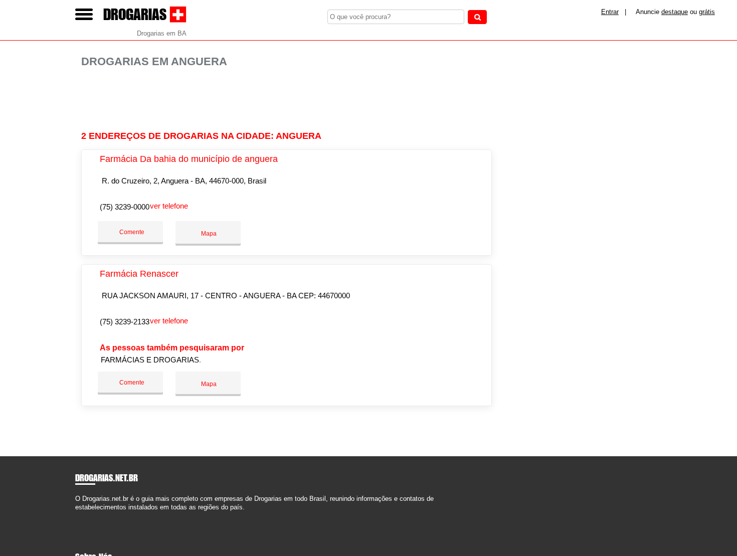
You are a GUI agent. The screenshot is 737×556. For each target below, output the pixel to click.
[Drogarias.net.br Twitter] (82, 515)
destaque (674, 12)
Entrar (610, 12)
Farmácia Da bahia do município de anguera (189, 159)
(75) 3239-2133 (124, 321)
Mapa (208, 233)
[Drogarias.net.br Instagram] (86, 515)
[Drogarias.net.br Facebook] (77, 515)
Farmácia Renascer (139, 274)
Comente (131, 232)
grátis (707, 12)
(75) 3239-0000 (124, 207)
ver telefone (169, 206)
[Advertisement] (291, 99)
